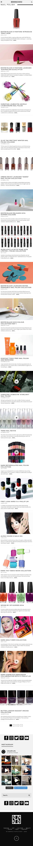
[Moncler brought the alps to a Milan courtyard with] (16, 770)
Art (13, 828)
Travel (10, 829)
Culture (20, 828)
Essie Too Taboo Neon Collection (16, 571)
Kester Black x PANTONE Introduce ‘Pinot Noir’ (16, 32)
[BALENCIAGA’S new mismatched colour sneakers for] (16, 780)
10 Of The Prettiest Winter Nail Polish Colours (14, 141)
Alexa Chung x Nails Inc (12, 536)
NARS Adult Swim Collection (13, 640)
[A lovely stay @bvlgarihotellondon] (6, 760)
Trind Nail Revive (8, 431)
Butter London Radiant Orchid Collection (15, 711)
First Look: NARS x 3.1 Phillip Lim (15, 501)
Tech (17, 829)
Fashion (6, 828)
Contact (24, 829)
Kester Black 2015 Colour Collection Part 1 (12, 323)
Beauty (28, 828)
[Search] (31, 2)
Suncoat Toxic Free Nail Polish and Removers (15, 359)
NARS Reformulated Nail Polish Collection (15, 466)
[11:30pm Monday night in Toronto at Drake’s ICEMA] (6, 770)
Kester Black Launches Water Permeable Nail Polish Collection (16, 286)
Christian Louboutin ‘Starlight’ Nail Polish (15, 395)
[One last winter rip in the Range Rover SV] (6, 780)
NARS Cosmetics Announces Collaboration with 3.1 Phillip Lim (16, 675)
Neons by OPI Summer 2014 (12, 605)
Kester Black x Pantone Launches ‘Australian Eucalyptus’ (16, 68)
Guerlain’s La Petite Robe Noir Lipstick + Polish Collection (14, 250)
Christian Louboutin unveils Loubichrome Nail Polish (14, 105)
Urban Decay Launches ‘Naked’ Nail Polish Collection (15, 177)
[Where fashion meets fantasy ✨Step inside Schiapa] (16, 760)
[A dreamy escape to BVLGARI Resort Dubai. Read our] (26, 760)
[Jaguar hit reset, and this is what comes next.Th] (26, 780)
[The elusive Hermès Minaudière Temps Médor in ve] (26, 770)
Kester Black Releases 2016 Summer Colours (13, 214)
